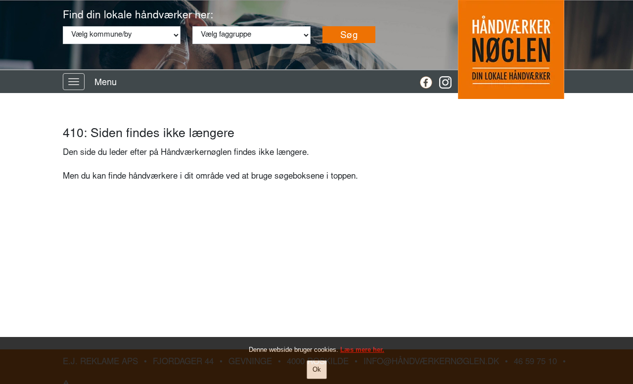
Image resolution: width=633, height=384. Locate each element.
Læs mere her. (362, 349)
